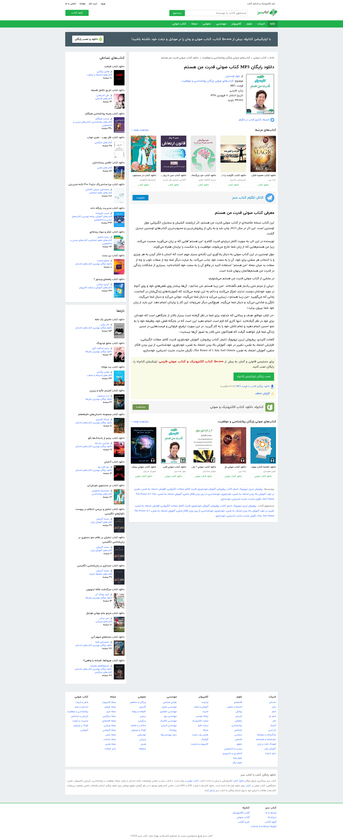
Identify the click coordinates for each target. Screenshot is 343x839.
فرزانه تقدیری (102, 419)
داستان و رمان (81, 707)
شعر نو (272, 716)
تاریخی (238, 716)
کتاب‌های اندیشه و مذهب (99, 74)
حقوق (239, 744)
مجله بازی (111, 711)
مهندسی (221, 24)
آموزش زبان (270, 748)
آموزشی (84, 730)
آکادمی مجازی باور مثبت (174, 179)
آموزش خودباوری (207, 489)
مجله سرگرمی (109, 716)
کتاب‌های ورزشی (104, 621)
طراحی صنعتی (170, 702)
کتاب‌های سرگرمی (103, 142)
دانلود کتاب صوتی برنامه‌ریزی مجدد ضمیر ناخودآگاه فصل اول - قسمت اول (143, 467)
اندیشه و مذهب (234, 707)
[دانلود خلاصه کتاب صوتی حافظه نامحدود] (263, 445)
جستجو (177, 13)
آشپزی (142, 707)
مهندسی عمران (169, 707)
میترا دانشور (103, 237)
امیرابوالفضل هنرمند (99, 665)
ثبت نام (93, 3)
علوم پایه (237, 758)
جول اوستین (233, 76)
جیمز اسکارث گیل (100, 348)
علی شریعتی (102, 95)
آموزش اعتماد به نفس (170, 494)
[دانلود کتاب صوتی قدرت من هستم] (173, 445)
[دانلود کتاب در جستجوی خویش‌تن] (143, 154)
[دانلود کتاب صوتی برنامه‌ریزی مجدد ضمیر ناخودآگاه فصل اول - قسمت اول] (143, 445)
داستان (272, 702)
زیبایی (143, 716)
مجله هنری (110, 744)
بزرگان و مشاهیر (138, 702)
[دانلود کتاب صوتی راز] (233, 445)
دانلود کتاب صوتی (263, 476)
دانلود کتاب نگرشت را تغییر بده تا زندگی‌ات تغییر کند (233, 175)
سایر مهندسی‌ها (169, 734)
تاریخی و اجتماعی (79, 716)
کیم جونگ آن (102, 594)
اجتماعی (238, 730)
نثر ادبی (272, 730)
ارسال (212, 790)
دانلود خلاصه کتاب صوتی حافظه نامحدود (263, 467)
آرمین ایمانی (103, 284)
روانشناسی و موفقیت (77, 711)
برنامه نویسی (202, 716)
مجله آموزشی (109, 730)
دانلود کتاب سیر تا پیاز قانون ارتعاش (173, 175)
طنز (274, 721)
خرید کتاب (244, 822)
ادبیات (261, 24)
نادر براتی (105, 324)
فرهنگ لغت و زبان (266, 744)
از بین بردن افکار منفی (195, 494)
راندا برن (272, 179)
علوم (249, 24)
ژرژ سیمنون (103, 396)
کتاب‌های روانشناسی (102, 122)
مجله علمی (110, 734)
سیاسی (238, 734)
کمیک (273, 725)
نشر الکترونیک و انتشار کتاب (261, 3)
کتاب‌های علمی (104, 167)
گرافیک (204, 739)
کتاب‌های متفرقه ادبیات (100, 574)
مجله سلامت (109, 739)
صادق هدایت (103, 260)
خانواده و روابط (139, 711)
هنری (143, 744)
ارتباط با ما (270, 813)
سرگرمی (142, 721)
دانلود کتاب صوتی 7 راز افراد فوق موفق (203, 467)
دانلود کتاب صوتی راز (235, 467)
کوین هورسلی (269, 471)
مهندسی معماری (168, 711)
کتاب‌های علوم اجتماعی (100, 192)
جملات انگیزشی (175, 489)
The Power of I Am (146, 494)
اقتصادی (238, 702)
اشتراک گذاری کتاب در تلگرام (254, 119)
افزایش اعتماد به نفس (154, 489)
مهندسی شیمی (169, 725)
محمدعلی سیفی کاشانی (97, 189)
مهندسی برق (170, 716)
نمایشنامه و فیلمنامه (266, 739)
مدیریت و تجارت (80, 721)
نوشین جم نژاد (102, 443)
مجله (194, 24)
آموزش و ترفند (201, 707)
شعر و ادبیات (81, 702)
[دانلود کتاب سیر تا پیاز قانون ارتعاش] (173, 154)
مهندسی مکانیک (168, 721)
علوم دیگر (237, 762)
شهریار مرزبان (149, 471)
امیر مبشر (104, 618)
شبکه (205, 730)
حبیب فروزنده (102, 213)
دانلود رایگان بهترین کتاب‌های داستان (93, 263)
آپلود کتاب (77, 12)
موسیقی (141, 734)
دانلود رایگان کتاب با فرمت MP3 (253, 386)
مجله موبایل (110, 707)
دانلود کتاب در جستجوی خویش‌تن (143, 175)
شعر (274, 711)
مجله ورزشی (110, 725)
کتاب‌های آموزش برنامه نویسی (97, 216)
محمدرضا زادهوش (100, 490)
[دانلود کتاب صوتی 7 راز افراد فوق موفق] (203, 445)
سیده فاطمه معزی (207, 179)
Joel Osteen (268, 499)
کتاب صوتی (179, 24)
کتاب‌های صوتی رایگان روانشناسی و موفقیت (207, 81)
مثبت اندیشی (239, 499)
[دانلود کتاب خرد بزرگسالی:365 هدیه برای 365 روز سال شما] (203, 154)
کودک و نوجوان (138, 730)
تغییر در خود (267, 511)
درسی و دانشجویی (233, 748)
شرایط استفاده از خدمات (263, 826)
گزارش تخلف (262, 393)
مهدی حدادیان (209, 471)
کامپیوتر (236, 24)
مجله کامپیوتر (109, 702)
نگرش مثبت (254, 499)
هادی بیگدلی (103, 71)
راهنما (82, 3)
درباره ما (272, 817)
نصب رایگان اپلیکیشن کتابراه (253, 376)
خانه (272, 24)
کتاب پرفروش (224, 489)
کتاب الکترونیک (241, 813)
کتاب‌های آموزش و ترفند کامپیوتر (95, 287)
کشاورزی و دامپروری (232, 753)
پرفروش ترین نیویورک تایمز (248, 489)
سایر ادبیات (270, 753)
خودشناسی (214, 494)
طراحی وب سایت (200, 734)
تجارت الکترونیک (200, 721)
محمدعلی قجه (102, 642)
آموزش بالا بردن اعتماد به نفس (249, 494)
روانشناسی (237, 725)
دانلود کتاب (263, 185)
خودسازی (226, 499)
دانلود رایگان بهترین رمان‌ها (99, 351)
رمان (274, 707)
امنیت (205, 711)
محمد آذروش (102, 519)
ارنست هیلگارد (102, 118)
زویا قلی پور (103, 467)
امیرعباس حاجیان (238, 179)
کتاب (247, 785)
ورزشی (142, 739)
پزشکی (239, 711)
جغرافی (238, 721)
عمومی (207, 24)
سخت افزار (203, 725)
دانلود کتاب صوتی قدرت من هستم (173, 467)
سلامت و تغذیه (138, 725)
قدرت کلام (191, 489)
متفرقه (142, 748)
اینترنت (204, 702)
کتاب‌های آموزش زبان (101, 522)
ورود (103, 3)
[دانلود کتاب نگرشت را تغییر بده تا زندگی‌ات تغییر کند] (233, 154)
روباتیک (173, 730)
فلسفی (238, 739)
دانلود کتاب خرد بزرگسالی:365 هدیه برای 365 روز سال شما (203, 175)
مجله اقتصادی (109, 721)
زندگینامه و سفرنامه (266, 734)
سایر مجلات (110, 748)
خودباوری (226, 494)
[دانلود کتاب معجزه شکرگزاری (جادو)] (263, 154)
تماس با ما (70, 3)
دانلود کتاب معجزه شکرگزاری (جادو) (263, 175)
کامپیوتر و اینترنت (199, 744)
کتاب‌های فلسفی (103, 98)
